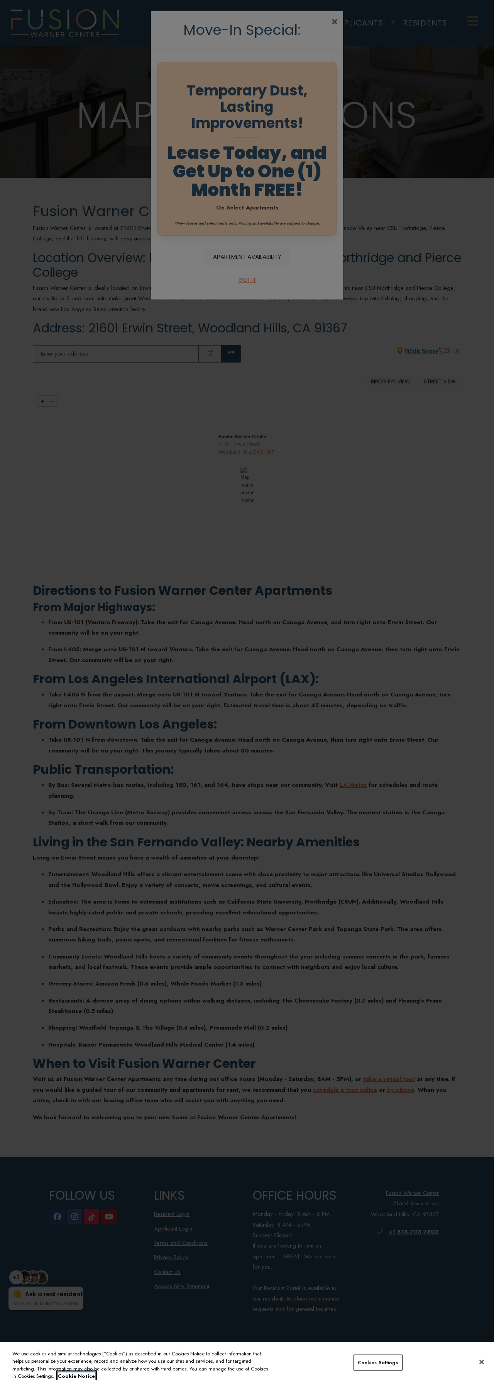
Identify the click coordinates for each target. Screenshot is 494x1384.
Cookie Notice (76, 1376)
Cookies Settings (378, 1362)
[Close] (481, 1361)
